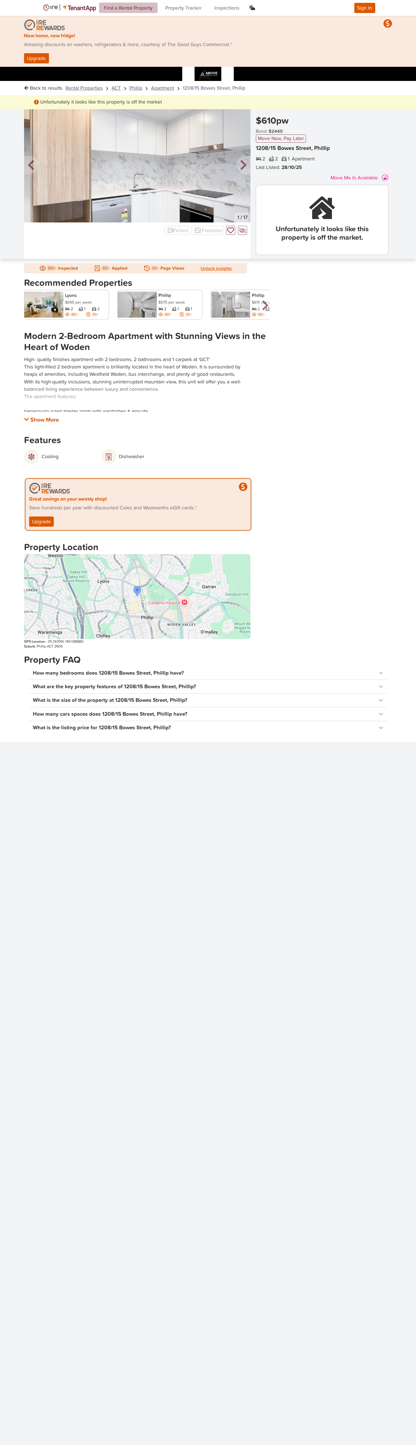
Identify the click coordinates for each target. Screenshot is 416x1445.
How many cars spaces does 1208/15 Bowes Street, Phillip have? (110, 714)
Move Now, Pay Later (281, 138)
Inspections (227, 7)
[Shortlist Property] (230, 230)
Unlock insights (216, 268)
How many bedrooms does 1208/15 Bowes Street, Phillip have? (108, 673)
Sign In (364, 7)
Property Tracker (183, 7)
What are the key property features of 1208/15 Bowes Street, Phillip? (114, 686)
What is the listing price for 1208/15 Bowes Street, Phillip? (102, 727)
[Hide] (242, 230)
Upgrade (36, 58)
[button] (31, 165)
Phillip (135, 87)
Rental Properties (84, 87)
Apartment (162, 87)
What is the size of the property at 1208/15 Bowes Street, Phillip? (110, 700)
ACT (116, 87)
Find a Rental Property (128, 7)
